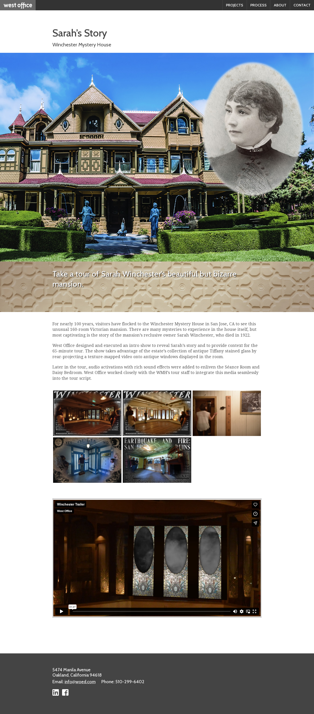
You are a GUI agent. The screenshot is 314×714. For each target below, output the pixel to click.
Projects (234, 5)
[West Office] (18, 5)
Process (258, 5)
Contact (302, 5)
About (280, 5)
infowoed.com (80, 681)
